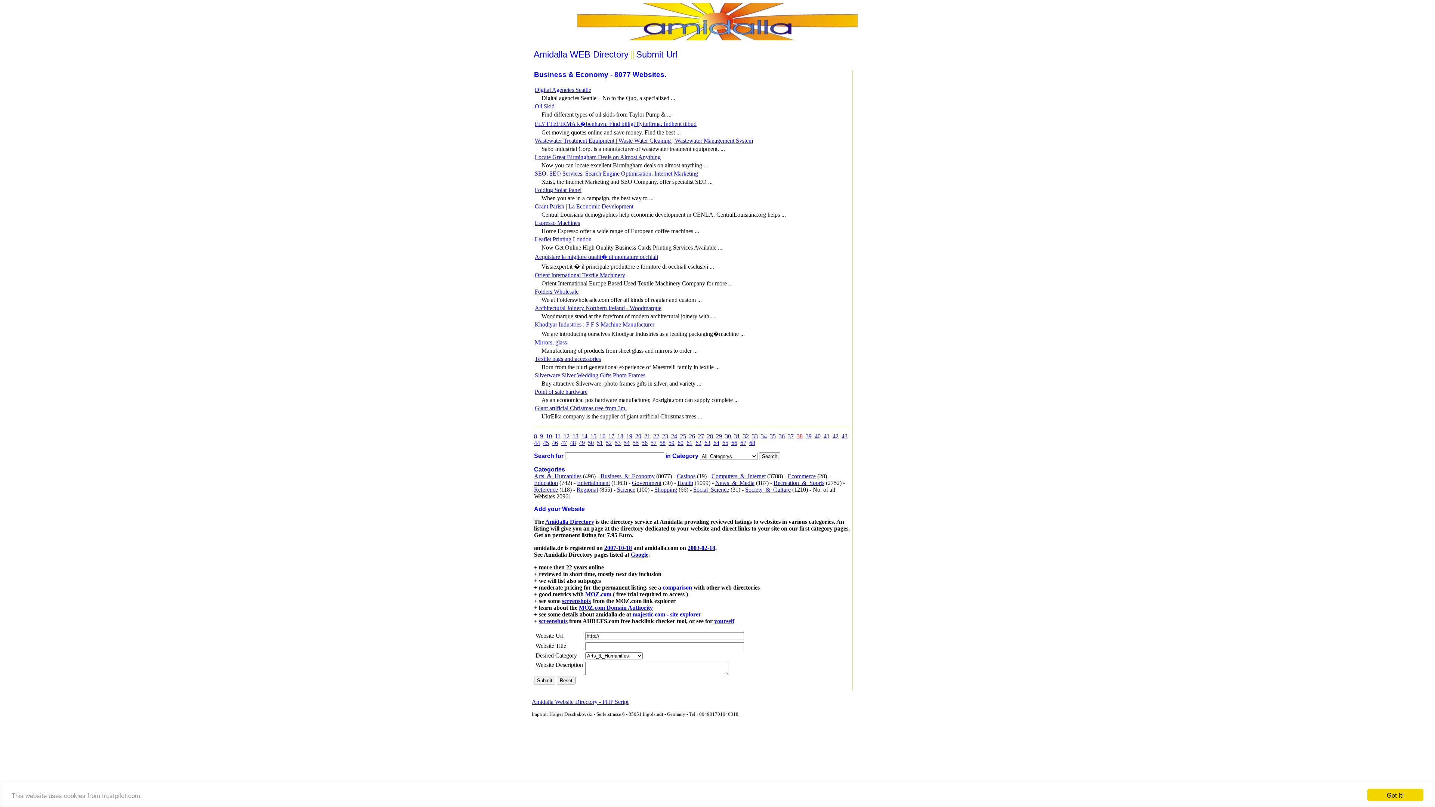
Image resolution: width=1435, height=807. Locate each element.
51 (600, 443)
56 (645, 443)
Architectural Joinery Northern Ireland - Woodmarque (598, 308)
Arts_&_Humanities (557, 476)
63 (707, 443)
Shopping (665, 489)
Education (546, 483)
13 (575, 436)
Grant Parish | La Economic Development (584, 206)
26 (692, 436)
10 (549, 436)
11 (558, 436)
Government (646, 483)
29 (719, 436)
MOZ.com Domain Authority (616, 608)
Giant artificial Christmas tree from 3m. (581, 408)
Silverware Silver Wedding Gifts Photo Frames (590, 375)
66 (734, 443)
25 (683, 436)
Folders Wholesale (556, 291)
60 (680, 443)
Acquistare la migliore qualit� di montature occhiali (596, 257)
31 (737, 436)
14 (584, 436)
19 (629, 436)
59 (672, 443)
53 (618, 443)
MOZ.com (598, 594)
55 (636, 443)
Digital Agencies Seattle (563, 90)
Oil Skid (545, 106)
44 (537, 443)
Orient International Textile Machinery (580, 275)
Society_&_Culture (768, 489)
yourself (724, 621)
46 (555, 443)
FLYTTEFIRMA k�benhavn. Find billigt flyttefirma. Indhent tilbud (616, 124)
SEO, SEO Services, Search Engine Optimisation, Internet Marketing (616, 173)
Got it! (1395, 795)
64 (716, 443)
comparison (677, 587)
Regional (587, 489)
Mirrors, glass (551, 342)
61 (689, 443)
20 (638, 436)
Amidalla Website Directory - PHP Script (580, 702)
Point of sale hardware (561, 392)
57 (654, 443)
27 (701, 436)
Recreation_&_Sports (799, 483)
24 (674, 436)
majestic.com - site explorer (667, 614)
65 (725, 443)
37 (791, 436)
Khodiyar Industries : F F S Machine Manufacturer (594, 324)
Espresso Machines (557, 223)
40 (818, 436)
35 (773, 436)
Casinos (686, 476)
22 (656, 436)
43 (845, 436)
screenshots (576, 601)
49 (582, 443)
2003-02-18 (701, 548)
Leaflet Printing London (563, 239)
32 (746, 436)
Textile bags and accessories (568, 359)
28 (710, 436)
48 (573, 443)
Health (685, 483)
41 (827, 436)
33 (755, 436)
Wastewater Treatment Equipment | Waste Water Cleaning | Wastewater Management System (644, 140)
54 (627, 443)
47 (564, 443)
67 (743, 443)
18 (620, 436)
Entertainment (593, 483)
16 (602, 436)
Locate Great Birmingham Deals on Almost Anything (598, 157)
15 (593, 436)
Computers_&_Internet (739, 476)
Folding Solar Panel (558, 190)
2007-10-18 (618, 548)
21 (647, 436)
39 (809, 436)
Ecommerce (802, 476)
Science (626, 489)
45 (546, 443)
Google (639, 554)
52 (609, 443)
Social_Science (711, 489)
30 (728, 436)
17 (611, 436)
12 (567, 436)
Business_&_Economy (628, 476)
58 (663, 443)
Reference (546, 489)
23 (665, 436)
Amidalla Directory (569, 522)
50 (591, 443)
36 (782, 436)
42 (836, 436)
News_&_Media (734, 483)
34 (764, 436)
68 (752, 443)
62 (698, 443)
